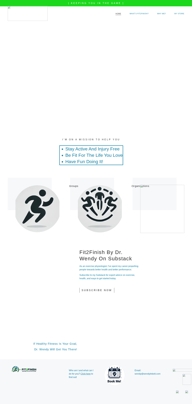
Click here (86, 374)
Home (118, 14)
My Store (179, 14)
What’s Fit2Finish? (139, 14)
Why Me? (161, 14)
